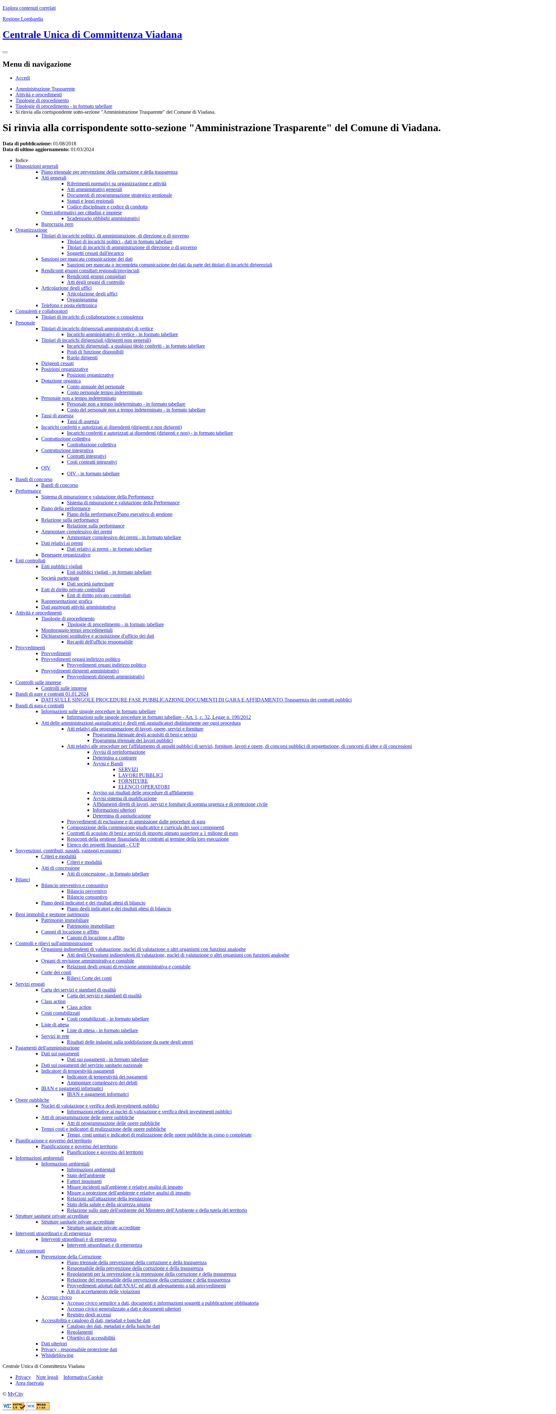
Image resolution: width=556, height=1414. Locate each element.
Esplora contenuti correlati (29, 8)
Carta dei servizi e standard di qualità (78, 990)
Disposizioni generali (36, 166)
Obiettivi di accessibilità (91, 1338)
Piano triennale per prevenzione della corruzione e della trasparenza (109, 172)
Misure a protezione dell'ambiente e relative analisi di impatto (128, 1193)
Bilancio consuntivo (87, 897)
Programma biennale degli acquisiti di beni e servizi (145, 734)
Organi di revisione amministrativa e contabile (87, 961)
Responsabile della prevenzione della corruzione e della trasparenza (135, 1268)
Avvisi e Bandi (108, 763)
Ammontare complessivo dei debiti (102, 1082)
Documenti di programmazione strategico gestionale (119, 195)
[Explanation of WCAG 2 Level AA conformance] (38, 1408)
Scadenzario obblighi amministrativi (103, 218)
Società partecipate (60, 578)
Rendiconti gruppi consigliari (96, 276)
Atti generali (53, 177)
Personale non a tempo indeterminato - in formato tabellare (126, 404)
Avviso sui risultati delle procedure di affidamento (143, 792)
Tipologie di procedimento (42, 100)
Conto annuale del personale (96, 386)
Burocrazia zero (57, 224)
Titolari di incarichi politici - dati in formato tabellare (119, 241)
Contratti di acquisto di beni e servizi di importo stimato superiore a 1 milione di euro (152, 833)
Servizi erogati (30, 984)
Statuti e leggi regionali (90, 201)
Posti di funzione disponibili (95, 351)
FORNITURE (133, 781)
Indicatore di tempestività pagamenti (77, 1071)
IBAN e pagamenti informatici (72, 1088)
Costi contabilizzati (60, 1013)
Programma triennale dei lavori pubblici (133, 740)
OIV (46, 467)
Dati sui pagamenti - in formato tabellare (107, 1059)
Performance (28, 491)
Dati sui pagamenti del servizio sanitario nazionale (92, 1065)
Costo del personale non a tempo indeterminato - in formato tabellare (136, 409)
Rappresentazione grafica (66, 601)
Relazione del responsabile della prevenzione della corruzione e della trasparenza (148, 1280)
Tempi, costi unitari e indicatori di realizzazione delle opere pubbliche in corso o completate (159, 1135)
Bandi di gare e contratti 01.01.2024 (51, 694)
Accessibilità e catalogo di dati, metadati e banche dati (95, 1320)
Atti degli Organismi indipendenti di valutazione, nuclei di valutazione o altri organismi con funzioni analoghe (178, 955)
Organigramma (82, 299)
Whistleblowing (57, 1355)
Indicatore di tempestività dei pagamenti (107, 1077)
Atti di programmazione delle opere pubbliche (87, 1117)
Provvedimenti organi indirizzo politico (80, 659)
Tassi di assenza (57, 415)
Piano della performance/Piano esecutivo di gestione (119, 514)
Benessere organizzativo (65, 554)
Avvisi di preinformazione (119, 752)
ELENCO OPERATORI (144, 786)
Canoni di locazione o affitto (70, 932)
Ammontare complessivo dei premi (76, 531)
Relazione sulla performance (70, 520)
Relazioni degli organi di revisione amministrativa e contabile (128, 966)
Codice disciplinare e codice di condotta (107, 206)
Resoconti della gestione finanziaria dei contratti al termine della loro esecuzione (148, 839)
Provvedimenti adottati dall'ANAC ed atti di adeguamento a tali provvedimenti (146, 1285)
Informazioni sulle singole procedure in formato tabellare (98, 711)
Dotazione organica (61, 380)
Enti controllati (30, 560)
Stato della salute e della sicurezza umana (108, 1204)
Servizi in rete (55, 1036)
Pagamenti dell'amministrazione (47, 1048)
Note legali (47, 1377)
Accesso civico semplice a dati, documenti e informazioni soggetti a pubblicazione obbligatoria (163, 1303)
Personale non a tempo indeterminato (78, 398)
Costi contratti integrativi (92, 462)
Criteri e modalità (58, 856)
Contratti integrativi (86, 456)
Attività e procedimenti (38, 94)
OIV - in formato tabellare (93, 473)
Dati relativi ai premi (62, 543)
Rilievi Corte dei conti (89, 978)
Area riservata (29, 1383)
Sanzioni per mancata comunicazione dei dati (87, 259)
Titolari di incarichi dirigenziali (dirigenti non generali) (96, 340)
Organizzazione (31, 230)
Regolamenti (80, 1332)
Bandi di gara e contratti (39, 705)
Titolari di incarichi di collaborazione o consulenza (92, 317)
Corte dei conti (56, 972)
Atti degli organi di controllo (96, 282)
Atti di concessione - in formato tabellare (108, 873)
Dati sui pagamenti (60, 1053)
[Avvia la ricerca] (5, 52)
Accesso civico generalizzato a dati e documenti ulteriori (124, 1309)
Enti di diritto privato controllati (73, 589)
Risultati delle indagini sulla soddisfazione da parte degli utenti (130, 1042)
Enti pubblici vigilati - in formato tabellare (109, 572)
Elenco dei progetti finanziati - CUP (103, 844)
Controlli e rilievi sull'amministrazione (53, 943)
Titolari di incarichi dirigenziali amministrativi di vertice (97, 328)
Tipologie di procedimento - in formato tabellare (63, 106)
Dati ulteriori (54, 1343)
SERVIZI (128, 769)
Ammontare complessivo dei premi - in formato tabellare (124, 537)
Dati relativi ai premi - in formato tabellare (109, 549)
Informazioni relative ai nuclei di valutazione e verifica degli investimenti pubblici (149, 1111)
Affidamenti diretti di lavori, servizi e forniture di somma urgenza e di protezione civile (180, 804)
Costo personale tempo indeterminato (104, 392)
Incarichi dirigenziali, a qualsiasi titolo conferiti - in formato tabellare (136, 346)
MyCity (15, 1394)
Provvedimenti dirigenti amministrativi (80, 670)
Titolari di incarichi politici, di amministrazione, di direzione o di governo (115, 235)
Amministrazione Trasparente (45, 89)
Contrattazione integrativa (67, 450)
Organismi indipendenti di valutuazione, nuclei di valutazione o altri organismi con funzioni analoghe (143, 949)
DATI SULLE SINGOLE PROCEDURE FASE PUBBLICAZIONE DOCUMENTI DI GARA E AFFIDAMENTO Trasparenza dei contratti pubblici (196, 699)
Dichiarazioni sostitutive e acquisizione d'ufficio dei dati (97, 636)
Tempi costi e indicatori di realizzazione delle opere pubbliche (103, 1129)
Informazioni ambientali (39, 1158)
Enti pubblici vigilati (61, 566)
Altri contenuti (30, 1251)
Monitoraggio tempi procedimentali (77, 630)
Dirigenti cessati (57, 363)
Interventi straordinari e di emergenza (53, 1233)
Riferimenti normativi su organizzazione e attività (116, 183)
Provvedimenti (30, 647)
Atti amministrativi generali (94, 189)
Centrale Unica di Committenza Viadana (92, 34)
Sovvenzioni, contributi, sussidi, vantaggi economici (68, 850)
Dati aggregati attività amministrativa (78, 607)
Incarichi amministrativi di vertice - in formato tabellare (122, 334)
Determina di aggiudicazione (122, 815)
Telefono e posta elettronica (69, 305)
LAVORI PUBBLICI (140, 775)
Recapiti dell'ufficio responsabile (100, 641)
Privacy (23, 1377)
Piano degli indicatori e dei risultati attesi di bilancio (93, 903)
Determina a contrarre (115, 757)
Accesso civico (56, 1297)
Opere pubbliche (32, 1100)
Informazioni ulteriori (114, 810)
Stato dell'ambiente (86, 1175)
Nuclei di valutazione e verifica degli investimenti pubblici (100, 1106)
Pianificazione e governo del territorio (53, 1140)
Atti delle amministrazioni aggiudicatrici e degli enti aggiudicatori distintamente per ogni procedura (141, 723)
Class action (53, 1001)
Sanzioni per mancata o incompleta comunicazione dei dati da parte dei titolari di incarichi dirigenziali (169, 264)
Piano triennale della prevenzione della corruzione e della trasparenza (137, 1262)
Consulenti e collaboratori (41, 311)
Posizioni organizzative (64, 369)
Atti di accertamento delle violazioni (103, 1291)
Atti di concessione (60, 868)
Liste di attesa (55, 1024)
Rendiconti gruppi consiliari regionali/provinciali (90, 270)
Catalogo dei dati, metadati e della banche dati (113, 1326)
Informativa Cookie (83, 1377)
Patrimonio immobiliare (65, 920)
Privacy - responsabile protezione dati (79, 1349)
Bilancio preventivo (87, 891)
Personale (25, 322)
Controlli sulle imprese (38, 682)
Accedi (22, 78)
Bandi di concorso (33, 479)
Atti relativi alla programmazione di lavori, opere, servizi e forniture (135, 728)
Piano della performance (65, 508)
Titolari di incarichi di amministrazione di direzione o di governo (132, 247)
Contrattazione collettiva (65, 438)
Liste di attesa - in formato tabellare (102, 1030)
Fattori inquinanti (84, 1181)
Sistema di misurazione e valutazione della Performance (97, 496)
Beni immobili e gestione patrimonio (52, 914)
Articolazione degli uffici (66, 288)
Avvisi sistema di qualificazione (125, 798)
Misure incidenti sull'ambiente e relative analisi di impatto (125, 1187)
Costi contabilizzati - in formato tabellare (108, 1019)
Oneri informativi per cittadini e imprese (81, 212)
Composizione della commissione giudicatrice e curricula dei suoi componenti (145, 827)
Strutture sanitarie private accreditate (52, 1216)
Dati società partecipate (90, 583)
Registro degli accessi (89, 1314)
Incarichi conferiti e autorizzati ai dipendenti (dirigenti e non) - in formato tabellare (150, 433)
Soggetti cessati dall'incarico (95, 253)
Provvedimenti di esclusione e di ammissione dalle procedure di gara (136, 821)
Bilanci (22, 879)
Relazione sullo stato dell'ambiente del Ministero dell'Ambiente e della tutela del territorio (157, 1210)
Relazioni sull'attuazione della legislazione (109, 1198)
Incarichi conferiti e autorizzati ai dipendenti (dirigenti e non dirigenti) (111, 427)
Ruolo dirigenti (82, 357)
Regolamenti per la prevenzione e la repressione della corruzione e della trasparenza (151, 1274)
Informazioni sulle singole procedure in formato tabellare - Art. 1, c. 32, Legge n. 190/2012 (159, 717)
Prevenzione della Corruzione (71, 1256)
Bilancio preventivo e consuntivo (74, 885)
